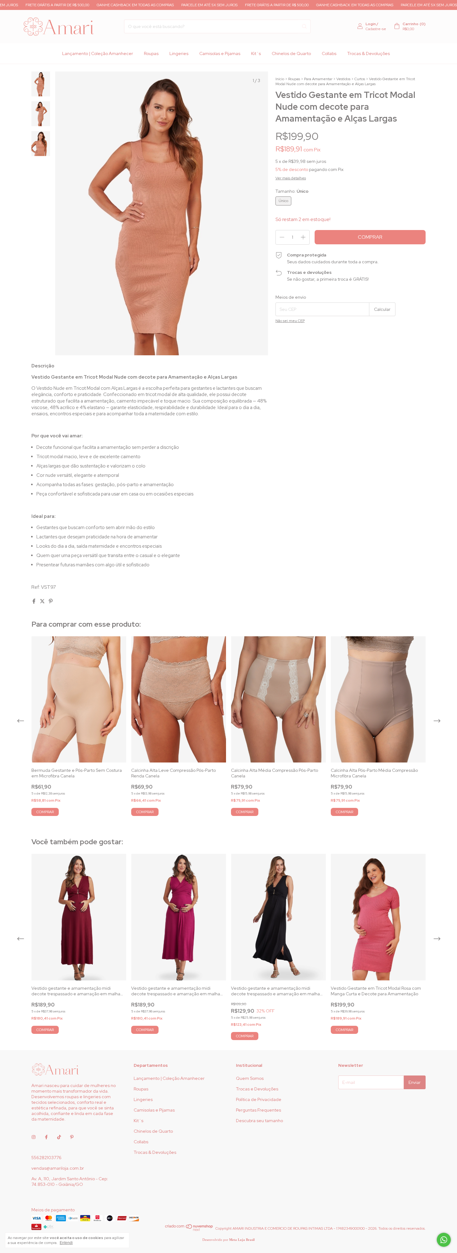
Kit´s (256, 53)
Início (279, 78)
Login (371, 23)
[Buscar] (304, 26)
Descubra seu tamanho (259, 1120)
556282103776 (46, 1157)
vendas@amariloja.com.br (57, 1168)
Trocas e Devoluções (257, 1089)
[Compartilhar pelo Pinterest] (50, 601)
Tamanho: (291, 191)
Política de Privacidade (258, 1099)
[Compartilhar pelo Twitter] (43, 601)
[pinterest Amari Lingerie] (72, 1137)
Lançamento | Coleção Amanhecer (97, 53)
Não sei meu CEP (290, 320)
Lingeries (178, 53)
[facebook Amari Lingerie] (46, 1137)
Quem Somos (250, 1078)
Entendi (66, 1243)
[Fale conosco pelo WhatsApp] (444, 1240)
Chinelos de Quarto (291, 53)
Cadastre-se (376, 28)
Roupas (151, 53)
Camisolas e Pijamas (219, 53)
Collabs (329, 53)
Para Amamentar (318, 78)
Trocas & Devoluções (368, 53)
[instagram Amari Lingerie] (33, 1137)
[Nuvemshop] (189, 1230)
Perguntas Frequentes (258, 1110)
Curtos (359, 78)
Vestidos (343, 78)
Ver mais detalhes (290, 178)
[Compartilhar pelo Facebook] (34, 601)
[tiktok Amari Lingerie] (59, 1137)
